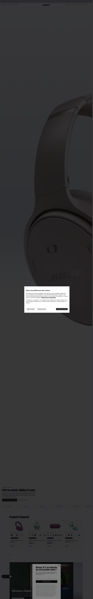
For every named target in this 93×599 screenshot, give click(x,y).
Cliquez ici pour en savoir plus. (48, 297)
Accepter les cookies (61, 309)
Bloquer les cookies (42, 309)
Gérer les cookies (30, 309)
